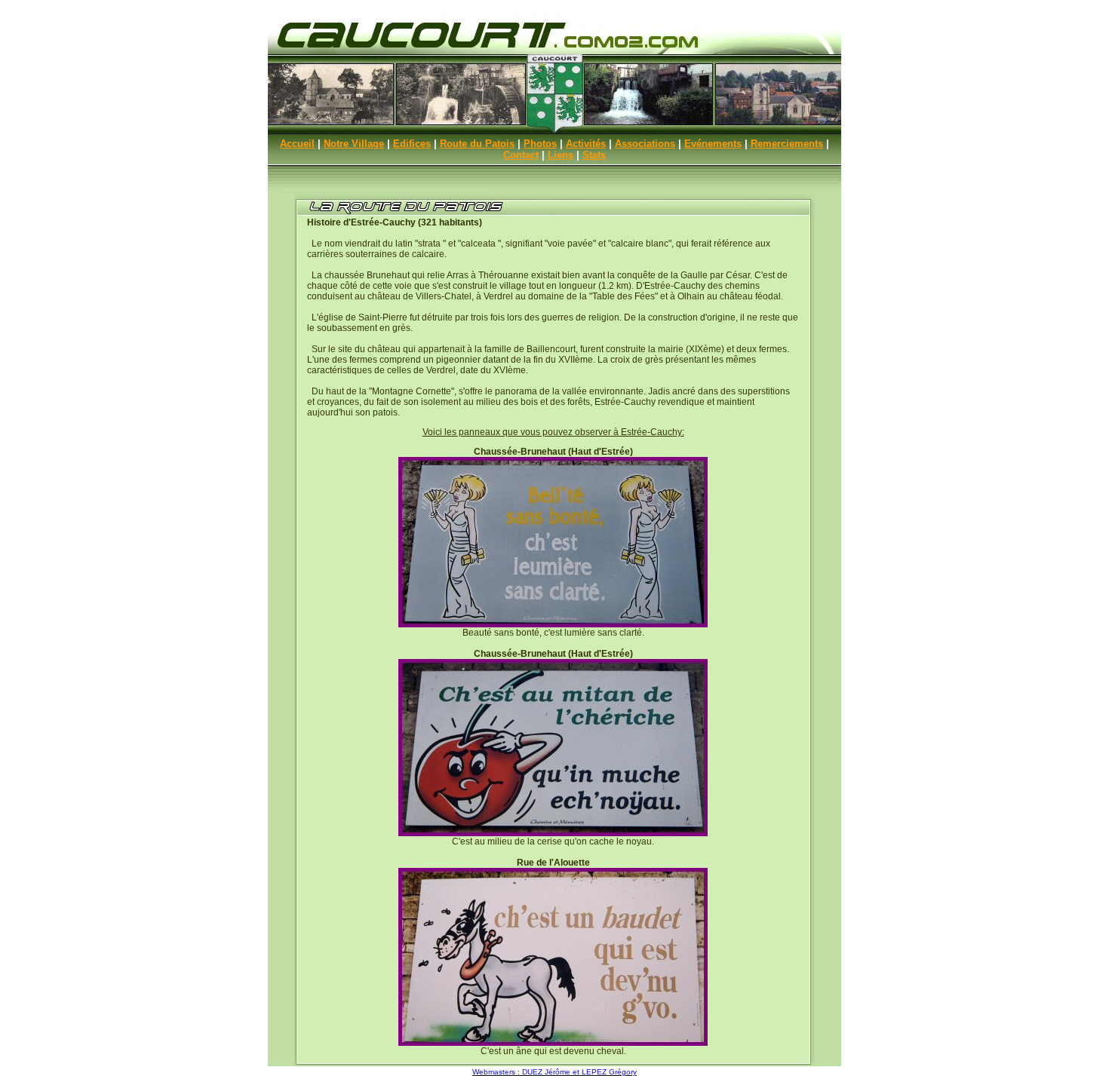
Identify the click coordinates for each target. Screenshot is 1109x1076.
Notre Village (354, 143)
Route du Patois (477, 143)
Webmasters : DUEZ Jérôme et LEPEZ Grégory (554, 1072)
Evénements (713, 143)
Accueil (297, 143)
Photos (540, 143)
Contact (521, 155)
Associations (645, 143)
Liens (560, 155)
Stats (594, 155)
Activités (586, 143)
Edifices (412, 143)
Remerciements (787, 143)
